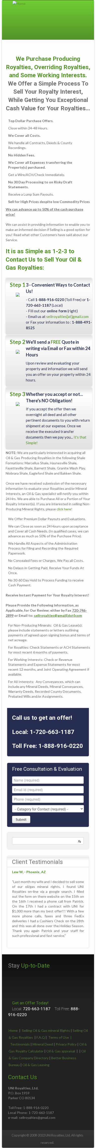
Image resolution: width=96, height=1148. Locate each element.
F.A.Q (40, 1037)
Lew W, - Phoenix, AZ (29, 872)
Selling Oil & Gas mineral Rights (46, 1030)
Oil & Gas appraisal (60, 1051)
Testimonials (20, 1044)
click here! (64, 509)
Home (13, 1030)
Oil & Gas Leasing (35, 1065)
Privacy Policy (66, 1044)
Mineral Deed (42, 1044)
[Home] (19, 3)
